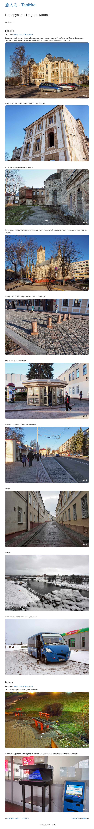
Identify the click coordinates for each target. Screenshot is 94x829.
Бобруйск (25, 818)
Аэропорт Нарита (13, 818)
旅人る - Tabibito (20, 4)
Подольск (75, 818)
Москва (84, 818)
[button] (11, 70)
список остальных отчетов (23, 34)
